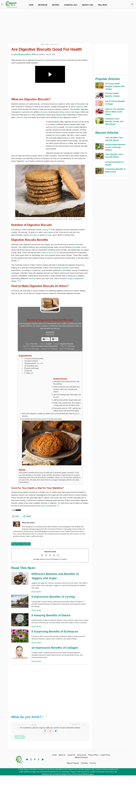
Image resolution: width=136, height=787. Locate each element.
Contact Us (71, 755)
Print (47, 339)
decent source (48, 253)
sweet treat (45, 506)
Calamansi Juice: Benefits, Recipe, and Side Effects (114, 121)
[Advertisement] (50, 688)
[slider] (50, 555)
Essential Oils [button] (70, 5)
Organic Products (73, 763)
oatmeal (19, 117)
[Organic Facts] (11, 4)
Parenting (84, 763)
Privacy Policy (93, 755)
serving (45, 230)
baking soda (64, 112)
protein (34, 235)
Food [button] (31, 5)
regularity (64, 268)
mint (54, 127)
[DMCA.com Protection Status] (16, 510)
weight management (75, 278)
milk (31, 373)
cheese (58, 135)
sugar (49, 235)
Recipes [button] (55, 5)
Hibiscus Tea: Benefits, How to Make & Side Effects (115, 111)
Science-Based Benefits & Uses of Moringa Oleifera (115, 147)
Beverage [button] (42, 5)
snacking (31, 278)
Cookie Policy (105, 755)
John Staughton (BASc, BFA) (24, 54)
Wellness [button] (102, 5)
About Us (62, 755)
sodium (45, 112)
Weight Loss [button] (87, 5)
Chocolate (69, 127)
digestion (79, 107)
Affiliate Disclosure (81, 757)
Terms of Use (81, 755)
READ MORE (36, 592)
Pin (55, 339)
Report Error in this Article (21, 544)
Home (54, 755)
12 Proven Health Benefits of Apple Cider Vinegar (115, 86)
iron (57, 253)
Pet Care (93, 763)
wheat (76, 245)
